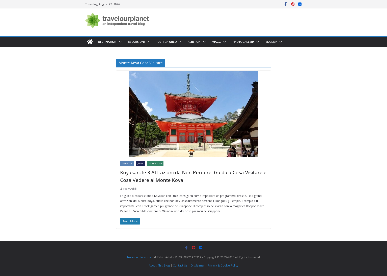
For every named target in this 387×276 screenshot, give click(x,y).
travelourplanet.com (140, 257)
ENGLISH (271, 42)
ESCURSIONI (136, 42)
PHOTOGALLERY (243, 42)
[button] (119, 42)
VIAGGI (217, 42)
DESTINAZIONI (107, 42)
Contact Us (180, 265)
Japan (140, 163)
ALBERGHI (194, 42)
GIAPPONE (127, 163)
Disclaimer (197, 265)
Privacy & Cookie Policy (223, 265)
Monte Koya (155, 163)
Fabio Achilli (130, 188)
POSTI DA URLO (166, 42)
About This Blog (159, 265)
